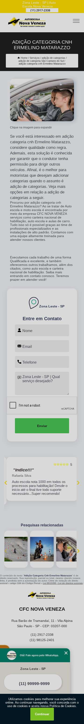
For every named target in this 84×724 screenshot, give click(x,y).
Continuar (42, 714)
